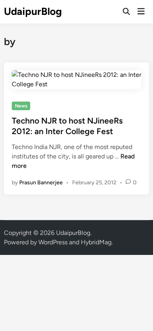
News (21, 106)
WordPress (52, 242)
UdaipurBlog (33, 11)
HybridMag (96, 242)
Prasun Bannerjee (41, 182)
